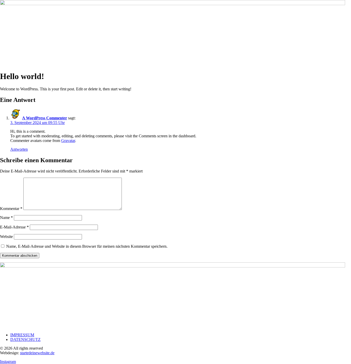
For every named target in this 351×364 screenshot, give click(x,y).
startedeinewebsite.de (37, 353)
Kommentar (11, 208)
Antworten (19, 149)
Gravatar (68, 140)
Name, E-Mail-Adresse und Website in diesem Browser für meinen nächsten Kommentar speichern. (87, 246)
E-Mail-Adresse (14, 227)
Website (6, 236)
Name (6, 217)
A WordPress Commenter (44, 118)
